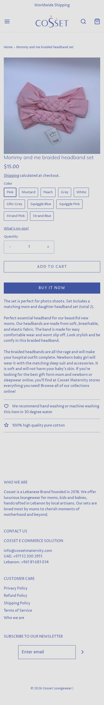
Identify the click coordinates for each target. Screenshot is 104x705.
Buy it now (52, 288)
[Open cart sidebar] (97, 21)
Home (8, 47)
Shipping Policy (17, 603)
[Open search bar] (83, 21)
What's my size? (16, 229)
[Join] (83, 652)
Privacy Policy (16, 588)
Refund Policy (15, 595)
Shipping (11, 175)
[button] (52, 106)
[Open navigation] (7, 21)
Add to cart (52, 266)
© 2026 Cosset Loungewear (51, 688)
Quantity (11, 237)
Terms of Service (18, 610)
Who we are (14, 617)
